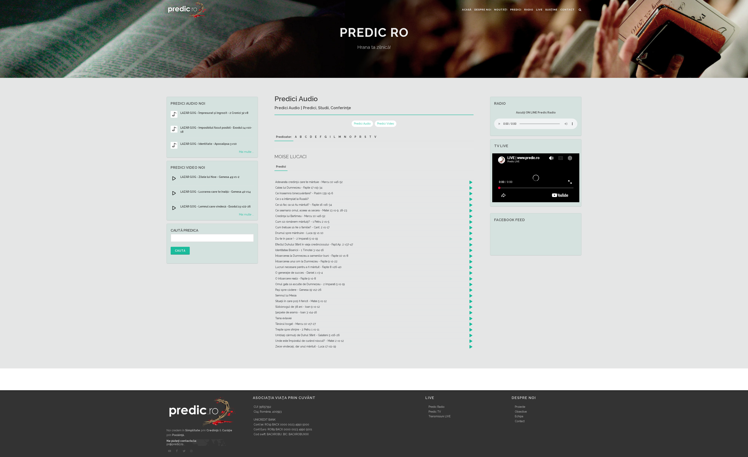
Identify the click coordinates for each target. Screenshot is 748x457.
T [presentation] (370, 136)
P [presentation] (355, 136)
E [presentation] (316, 136)
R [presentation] (360, 136)
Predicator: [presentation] (284, 136)
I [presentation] (330, 136)
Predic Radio (437, 406)
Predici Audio (362, 123)
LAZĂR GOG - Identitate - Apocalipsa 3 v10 (208, 143)
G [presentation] (326, 136)
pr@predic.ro (175, 444)
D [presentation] (311, 136)
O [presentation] (350, 136)
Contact (520, 421)
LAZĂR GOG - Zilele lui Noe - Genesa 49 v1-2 (209, 176)
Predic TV (435, 411)
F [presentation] (320, 136)
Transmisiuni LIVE (440, 416)
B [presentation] (301, 136)
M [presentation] (340, 136)
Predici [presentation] (281, 166)
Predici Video (385, 123)
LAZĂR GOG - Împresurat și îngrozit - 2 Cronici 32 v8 (214, 112)
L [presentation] (334, 136)
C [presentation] (306, 136)
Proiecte (520, 406)
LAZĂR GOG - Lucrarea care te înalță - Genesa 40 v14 (215, 191)
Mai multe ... (246, 151)
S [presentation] (365, 136)
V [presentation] (375, 136)
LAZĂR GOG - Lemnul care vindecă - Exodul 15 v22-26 (215, 206)
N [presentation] (345, 136)
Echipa (519, 416)
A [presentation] (296, 136)
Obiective (521, 411)
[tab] (283, 137)
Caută (180, 250)
